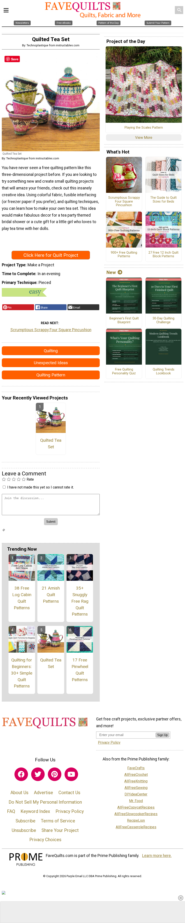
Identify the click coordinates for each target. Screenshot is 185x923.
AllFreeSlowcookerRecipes (135, 814)
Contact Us (69, 792)
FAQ (11, 811)
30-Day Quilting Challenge (163, 320)
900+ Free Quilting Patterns (124, 254)
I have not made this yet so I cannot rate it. (40, 487)
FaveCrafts (136, 768)
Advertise (43, 792)
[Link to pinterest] (54, 774)
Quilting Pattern (50, 375)
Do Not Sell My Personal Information (45, 802)
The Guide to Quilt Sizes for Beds (163, 199)
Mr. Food (136, 801)
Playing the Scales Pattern (144, 128)
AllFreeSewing (136, 788)
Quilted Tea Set (50, 443)
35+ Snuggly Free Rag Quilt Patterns (79, 601)
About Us (19, 792)
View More (143, 137)
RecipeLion (136, 820)
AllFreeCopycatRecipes (136, 807)
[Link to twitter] (38, 774)
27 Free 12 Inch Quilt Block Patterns (163, 254)
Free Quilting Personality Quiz (124, 371)
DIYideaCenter (136, 794)
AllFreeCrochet (136, 774)
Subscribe (25, 821)
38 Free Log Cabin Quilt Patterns (21, 597)
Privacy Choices (45, 839)
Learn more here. (157, 855)
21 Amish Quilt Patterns (51, 594)
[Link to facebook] (21, 774)
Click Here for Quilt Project (50, 255)
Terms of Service (58, 821)
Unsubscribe (24, 830)
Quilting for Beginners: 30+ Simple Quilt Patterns (21, 673)
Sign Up (162, 735)
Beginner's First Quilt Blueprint (124, 320)
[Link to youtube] (71, 774)
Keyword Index (35, 811)
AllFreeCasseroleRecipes (136, 827)
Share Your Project (60, 830)
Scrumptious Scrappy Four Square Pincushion (50, 330)
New (111, 272)
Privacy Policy (70, 811)
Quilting (51, 350)
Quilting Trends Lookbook (163, 371)
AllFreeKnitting (136, 781)
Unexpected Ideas (51, 362)
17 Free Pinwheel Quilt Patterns (80, 669)
